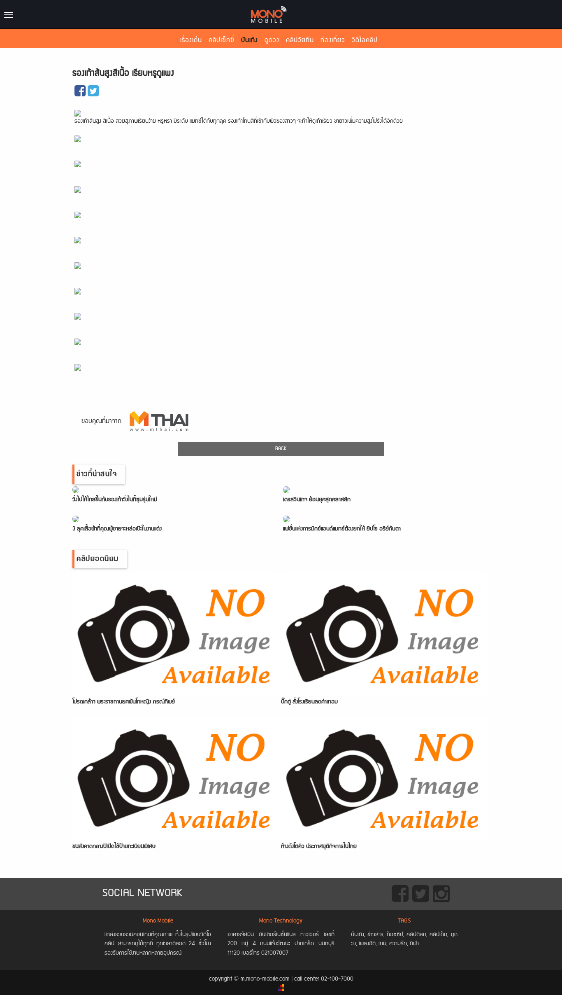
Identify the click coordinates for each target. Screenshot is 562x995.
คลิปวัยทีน (300, 40)
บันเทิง (249, 40)
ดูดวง (272, 40)
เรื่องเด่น (191, 40)
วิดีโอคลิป (365, 40)
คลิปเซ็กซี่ (222, 40)
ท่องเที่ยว (332, 40)
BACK (281, 448)
